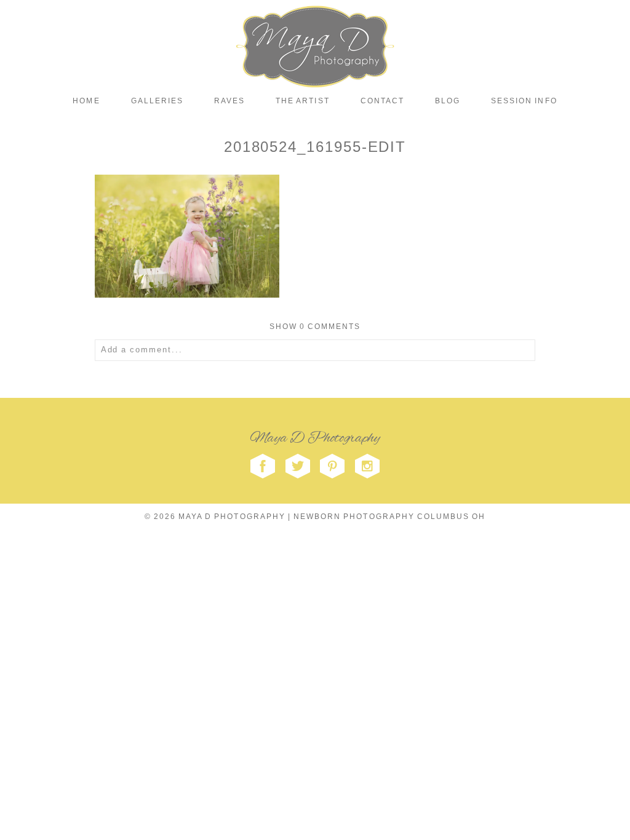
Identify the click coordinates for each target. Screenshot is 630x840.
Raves (229, 101)
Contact (382, 101)
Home (86, 101)
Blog (447, 101)
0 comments (315, 326)
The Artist (302, 101)
